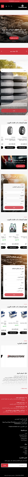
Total (24, 234)
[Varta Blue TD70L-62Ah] (7, 314)
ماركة (26, 101)
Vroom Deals (17, 475)
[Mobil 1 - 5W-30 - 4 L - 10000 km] (7, 228)
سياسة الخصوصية (23, 435)
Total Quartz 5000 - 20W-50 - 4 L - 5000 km (20, 237)
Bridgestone (20, 137)
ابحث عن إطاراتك (14, 38)
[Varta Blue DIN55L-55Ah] (19, 314)
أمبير (23, 271)
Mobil (11, 234)
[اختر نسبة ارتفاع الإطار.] (1, 74)
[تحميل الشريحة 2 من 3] (14, 41)
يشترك (4, 465)
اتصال (25, 453)
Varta (11, 321)
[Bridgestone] (16, 356)
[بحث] (11, 6)
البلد (26, 94)
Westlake (9, 137)
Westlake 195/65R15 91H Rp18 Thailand (6, 140)
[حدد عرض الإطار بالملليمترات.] (1, 67)
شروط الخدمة (24, 440)
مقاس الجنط (24, 81)
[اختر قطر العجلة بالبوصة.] (1, 81)
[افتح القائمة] (2, 6)
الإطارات (25, 448)
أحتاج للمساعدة (21, 166)
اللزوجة (22, 195)
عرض (26, 67)
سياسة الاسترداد (23, 436)
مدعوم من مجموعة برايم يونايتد (9, 475)
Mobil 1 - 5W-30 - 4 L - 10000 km (8, 237)
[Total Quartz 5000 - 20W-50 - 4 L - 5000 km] (20, 228)
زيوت (26, 450)
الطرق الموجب (21, 277)
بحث (14, 110)
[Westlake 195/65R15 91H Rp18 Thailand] (5, 130)
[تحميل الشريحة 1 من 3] (15, 41)
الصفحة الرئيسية (23, 447)
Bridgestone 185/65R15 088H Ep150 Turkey (18, 140)
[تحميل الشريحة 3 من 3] (12, 41)
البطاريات (25, 452)
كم (23, 189)
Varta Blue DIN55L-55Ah (19, 323)
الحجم (22, 201)
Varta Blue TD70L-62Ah (7, 323)
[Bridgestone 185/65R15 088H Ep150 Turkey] (17, 130)
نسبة (26, 74)
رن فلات (25, 88)
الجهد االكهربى (21, 288)
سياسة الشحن (24, 438)
